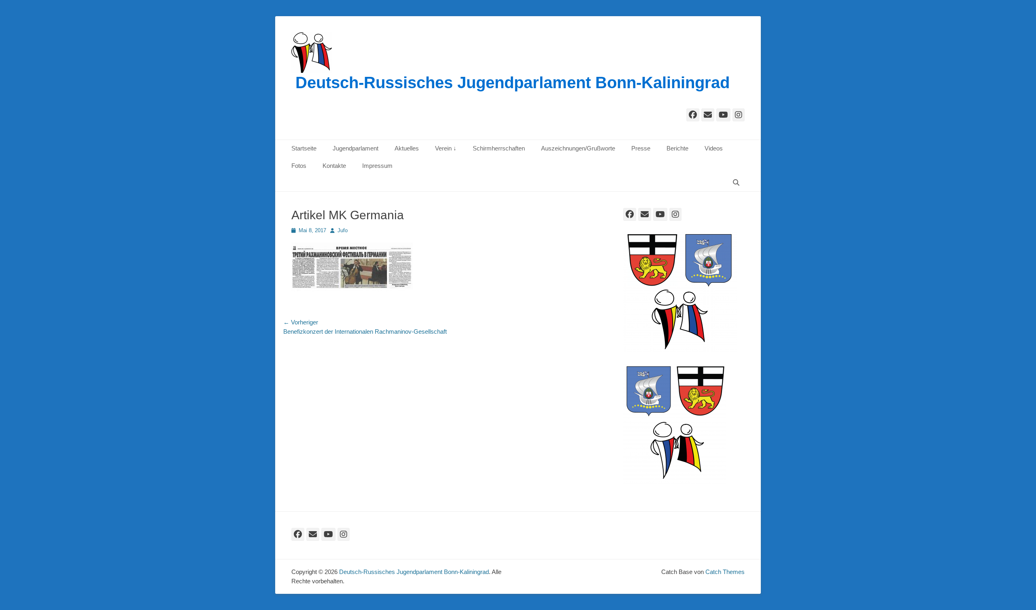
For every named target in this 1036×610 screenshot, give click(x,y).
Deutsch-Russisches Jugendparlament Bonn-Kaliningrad (512, 82)
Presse (640, 148)
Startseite (303, 148)
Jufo (343, 230)
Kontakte (334, 165)
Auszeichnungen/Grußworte (578, 148)
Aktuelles (407, 148)
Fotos (298, 165)
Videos (714, 148)
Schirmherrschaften (499, 148)
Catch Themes (725, 571)
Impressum (377, 165)
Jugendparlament (355, 148)
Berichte (677, 148)
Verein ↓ (445, 148)
